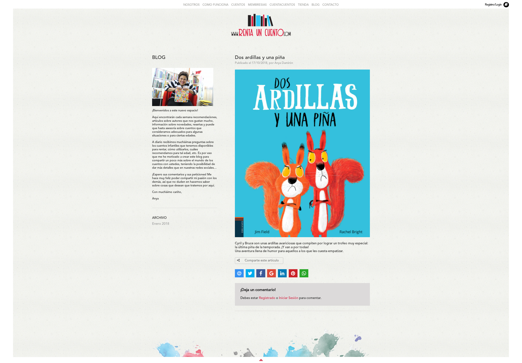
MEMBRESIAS (257, 5)
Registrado (267, 298)
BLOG (316, 5)
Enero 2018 (160, 224)
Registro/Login (493, 4)
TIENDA (303, 5)
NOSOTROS (191, 5)
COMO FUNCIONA (215, 5)
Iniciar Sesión (288, 298)
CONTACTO (330, 5)
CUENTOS (238, 5)
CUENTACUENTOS (282, 5)
